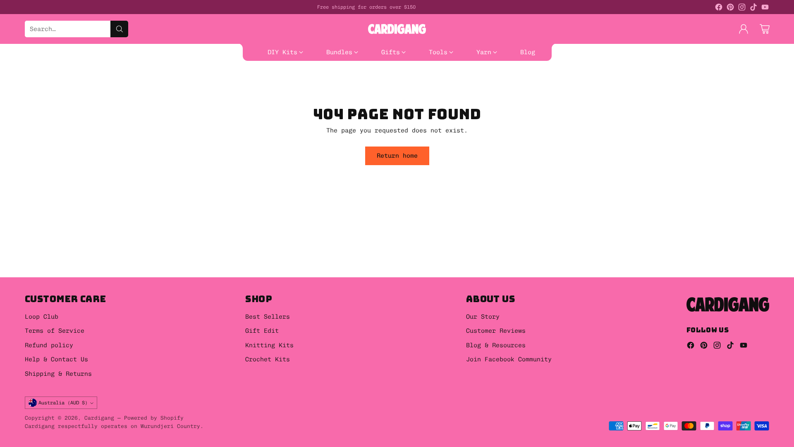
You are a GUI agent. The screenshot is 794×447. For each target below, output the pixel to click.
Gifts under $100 (97, 75)
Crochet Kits (267, 359)
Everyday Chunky (443, 75)
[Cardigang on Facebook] (719, 8)
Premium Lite (569, 75)
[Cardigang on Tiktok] (753, 8)
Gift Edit (262, 330)
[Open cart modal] (764, 29)
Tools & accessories (341, 75)
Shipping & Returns (58, 373)
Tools (284, 75)
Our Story (483, 316)
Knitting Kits (269, 345)
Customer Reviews (496, 330)
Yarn (395, 75)
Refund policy (49, 345)
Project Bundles (453, 66)
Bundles (400, 66)
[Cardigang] (397, 29)
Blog (56, 84)
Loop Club (41, 316)
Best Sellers (311, 66)
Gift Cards (542, 66)
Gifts (502, 66)
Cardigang (99, 417)
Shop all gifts (237, 75)
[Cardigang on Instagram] (742, 8)
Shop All (360, 66)
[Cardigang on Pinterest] (730, 8)
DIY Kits (15, 66)
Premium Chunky (509, 75)
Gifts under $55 (28, 75)
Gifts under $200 (169, 75)
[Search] (119, 29)
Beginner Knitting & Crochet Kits (101, 66)
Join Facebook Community (509, 359)
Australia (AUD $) (63, 402)
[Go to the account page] (743, 29)
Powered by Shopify (154, 417)
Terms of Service (54, 330)
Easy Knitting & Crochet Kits (225, 66)
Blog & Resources (496, 345)
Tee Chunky (18, 84)
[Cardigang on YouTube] (765, 8)
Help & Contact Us (56, 359)
